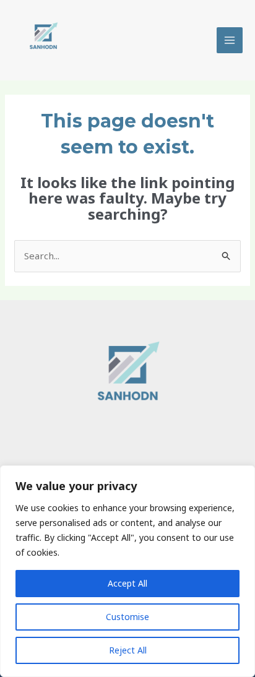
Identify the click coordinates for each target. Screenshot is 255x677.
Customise (127, 617)
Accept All (127, 583)
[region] (127, 571)
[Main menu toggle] (230, 40)
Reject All (128, 650)
